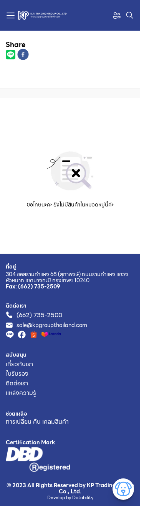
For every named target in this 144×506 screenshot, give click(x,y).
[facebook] (23, 56)
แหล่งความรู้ (21, 393)
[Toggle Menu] (123, 489)
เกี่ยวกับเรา (19, 364)
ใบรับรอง (17, 373)
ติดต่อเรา (17, 383)
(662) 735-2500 (39, 315)
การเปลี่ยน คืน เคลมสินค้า (37, 421)
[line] (10, 56)
